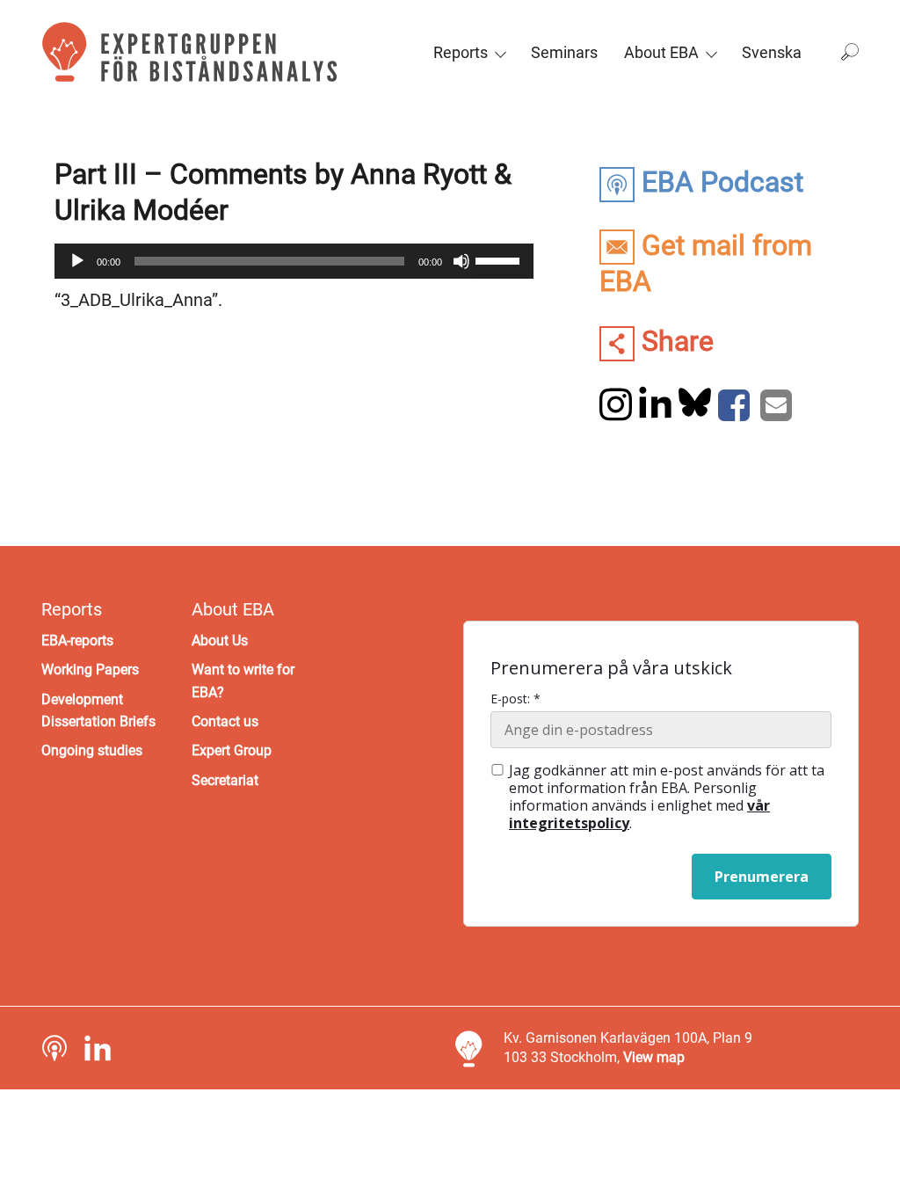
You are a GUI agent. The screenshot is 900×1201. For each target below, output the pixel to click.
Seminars (564, 52)
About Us (220, 640)
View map (654, 1057)
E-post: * (515, 699)
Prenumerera (762, 876)
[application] (293, 261)
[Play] (77, 261)
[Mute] (461, 261)
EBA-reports (77, 640)
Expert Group (232, 750)
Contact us (225, 721)
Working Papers (90, 669)
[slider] (500, 259)
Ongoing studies (91, 750)
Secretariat (225, 780)
